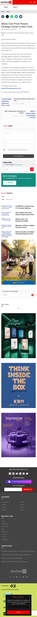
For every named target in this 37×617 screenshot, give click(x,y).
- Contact (3, 537)
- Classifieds (4, 524)
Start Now (10, 182)
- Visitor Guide (4, 526)
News (8, 11)
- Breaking (3, 504)
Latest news (9, 199)
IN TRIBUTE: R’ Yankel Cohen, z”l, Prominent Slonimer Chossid (24, 208)
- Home (3, 521)
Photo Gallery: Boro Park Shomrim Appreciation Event (16, 554)
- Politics (3, 507)
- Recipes (22, 510)
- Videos (22, 504)
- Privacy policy (5, 539)
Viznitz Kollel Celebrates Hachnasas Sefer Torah (24, 99)
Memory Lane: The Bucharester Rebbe (11, 558)
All (3, 199)
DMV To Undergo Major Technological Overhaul (14, 112)
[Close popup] (29, 597)
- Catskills (3, 510)
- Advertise (4, 534)
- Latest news (4, 502)
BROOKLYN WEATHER (17, 7)
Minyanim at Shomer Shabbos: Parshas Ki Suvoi (14, 561)
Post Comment (18, 156)
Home (2, 11)
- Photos (22, 502)
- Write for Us (4, 531)
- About (3, 529)
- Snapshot (22, 507)
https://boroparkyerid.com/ (11, 88)
